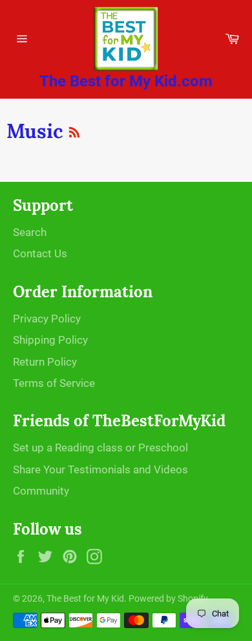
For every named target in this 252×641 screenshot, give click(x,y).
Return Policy (45, 361)
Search (30, 232)
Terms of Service (54, 383)
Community (41, 490)
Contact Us (40, 253)
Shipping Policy (50, 339)
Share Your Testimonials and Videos (100, 469)
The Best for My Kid (85, 598)
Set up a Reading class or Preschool (100, 447)
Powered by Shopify (168, 598)
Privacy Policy (47, 318)
